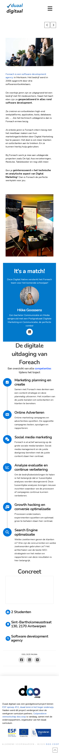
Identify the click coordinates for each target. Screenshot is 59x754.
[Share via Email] (37, 660)
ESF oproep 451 (10, 707)
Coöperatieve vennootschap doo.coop (24, 715)
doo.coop (52, 744)
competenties (43, 368)
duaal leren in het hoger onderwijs (37, 707)
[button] (50, 8)
